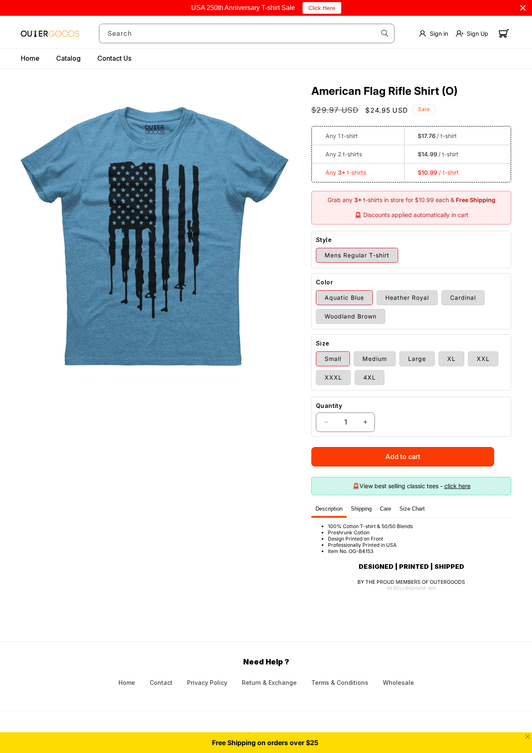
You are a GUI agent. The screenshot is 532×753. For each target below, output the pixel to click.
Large (417, 358)
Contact (161, 682)
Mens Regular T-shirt (357, 255)
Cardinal (463, 297)
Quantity (329, 405)
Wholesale (398, 682)
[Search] (385, 33)
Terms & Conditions (339, 682)
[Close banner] (523, 8)
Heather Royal (407, 297)
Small (333, 358)
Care (385, 509)
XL (451, 358)
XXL (483, 358)
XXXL (333, 377)
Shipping (361, 509)
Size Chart (412, 509)
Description (328, 509)
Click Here (321, 8)
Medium (374, 358)
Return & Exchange (269, 682)
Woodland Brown (351, 316)
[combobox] (246, 33)
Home (126, 682)
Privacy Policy (207, 682)
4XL (369, 377)
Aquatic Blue (344, 297)
